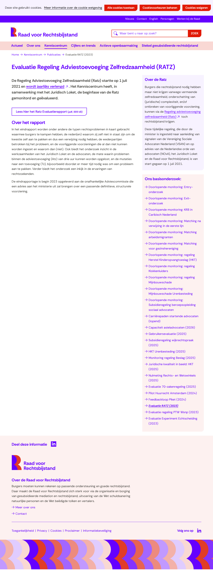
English (153, 18)
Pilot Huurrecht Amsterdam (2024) (173, 393)
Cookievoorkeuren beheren (160, 8)
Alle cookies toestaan (120, 8)
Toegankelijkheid (23, 531)
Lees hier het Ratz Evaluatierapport (49, 112)
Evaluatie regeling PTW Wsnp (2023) (174, 412)
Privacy (42, 531)
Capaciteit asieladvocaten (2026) (172, 328)
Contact (142, 18)
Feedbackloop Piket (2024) (167, 400)
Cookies (56, 531)
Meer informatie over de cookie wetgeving (73, 7)
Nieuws (129, 18)
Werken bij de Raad (188, 18)
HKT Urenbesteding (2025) (167, 352)
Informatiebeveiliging (97, 531)
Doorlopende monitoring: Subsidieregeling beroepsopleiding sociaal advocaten (172, 305)
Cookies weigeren (196, 8)
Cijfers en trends (83, 45)
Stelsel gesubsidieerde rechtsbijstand (170, 45)
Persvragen (167, 18)
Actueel (17, 45)
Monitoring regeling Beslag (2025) (172, 358)
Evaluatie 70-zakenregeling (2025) (172, 387)
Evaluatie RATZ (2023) (163, 406)
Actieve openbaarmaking (119, 45)
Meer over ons (25, 507)
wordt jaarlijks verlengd (47, 86)
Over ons (33, 45)
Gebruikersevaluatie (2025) (167, 334)
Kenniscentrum (55, 45)
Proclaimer (72, 531)
